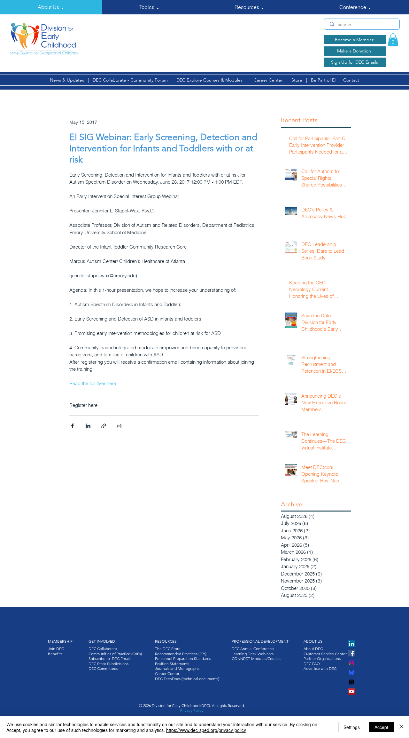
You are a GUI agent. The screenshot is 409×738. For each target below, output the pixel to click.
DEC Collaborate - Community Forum (130, 80)
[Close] (401, 727)
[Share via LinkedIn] (88, 426)
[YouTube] (351, 691)
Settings (351, 727)
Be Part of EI (323, 80)
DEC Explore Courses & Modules (209, 80)
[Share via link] (104, 426)
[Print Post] (119, 426)
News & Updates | (71, 80)
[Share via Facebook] (72, 426)
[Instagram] (351, 663)
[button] (51, 7)
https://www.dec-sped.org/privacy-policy (206, 730)
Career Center (268, 80)
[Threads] (351, 682)
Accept (381, 727)
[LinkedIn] (351, 643)
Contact (351, 80)
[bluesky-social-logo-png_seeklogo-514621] (351, 672)
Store (298, 80)
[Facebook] (351, 653)
